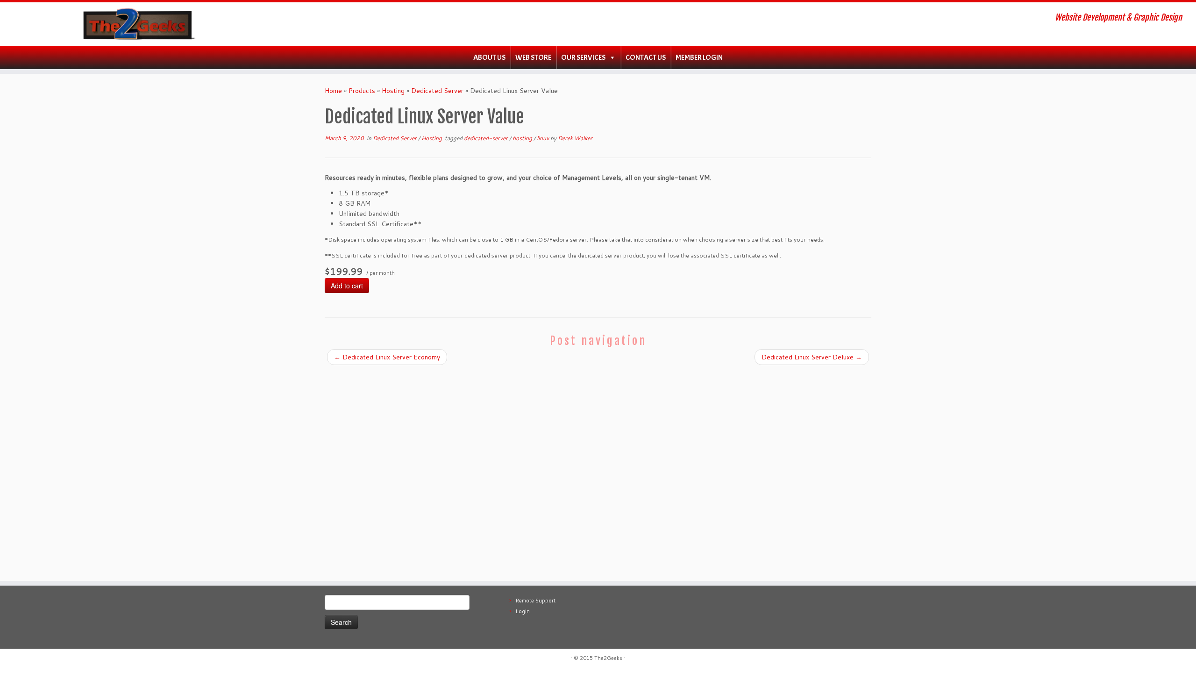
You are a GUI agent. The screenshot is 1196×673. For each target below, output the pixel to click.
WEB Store (533, 57)
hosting (523, 138)
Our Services (583, 57)
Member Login (699, 57)
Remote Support (535, 600)
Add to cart (347, 285)
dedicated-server (486, 138)
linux (543, 138)
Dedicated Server (437, 90)
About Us (489, 57)
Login (523, 611)
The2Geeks (608, 658)
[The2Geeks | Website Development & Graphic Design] (138, 24)
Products (362, 90)
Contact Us (646, 57)
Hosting (393, 90)
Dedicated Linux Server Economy (387, 357)
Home (333, 90)
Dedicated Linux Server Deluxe (812, 357)
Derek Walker (575, 138)
